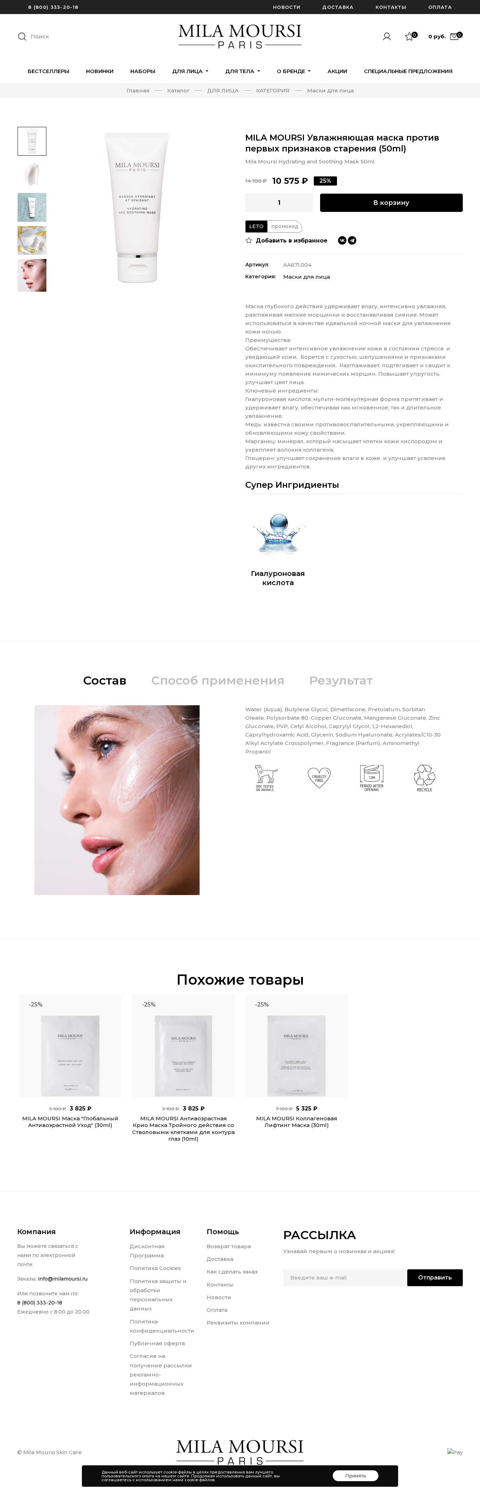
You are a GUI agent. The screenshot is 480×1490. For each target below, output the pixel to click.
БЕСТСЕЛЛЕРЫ (48, 71)
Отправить (435, 1277)
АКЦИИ (337, 71)
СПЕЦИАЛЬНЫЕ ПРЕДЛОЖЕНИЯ (408, 71)
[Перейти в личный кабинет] (389, 36)
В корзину (391, 203)
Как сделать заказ (232, 1271)
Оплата (440, 7)
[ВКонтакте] (342, 240)
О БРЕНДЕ (291, 71)
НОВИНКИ (99, 71)
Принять (355, 1475)
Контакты (391, 7)
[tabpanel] (70, 1074)
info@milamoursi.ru (62, 1279)
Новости (286, 7)
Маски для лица (306, 276)
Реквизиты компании (238, 1322)
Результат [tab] (341, 680)
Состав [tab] (105, 680)
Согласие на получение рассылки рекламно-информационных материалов (161, 1374)
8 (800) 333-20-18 (53, 7)
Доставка (337, 7)
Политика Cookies (155, 1268)
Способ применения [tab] (218, 680)
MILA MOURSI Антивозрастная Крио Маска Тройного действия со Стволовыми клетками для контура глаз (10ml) (183, 1128)
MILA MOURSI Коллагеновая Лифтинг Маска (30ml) (296, 1122)
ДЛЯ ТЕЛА (240, 71)
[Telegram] (352, 240)
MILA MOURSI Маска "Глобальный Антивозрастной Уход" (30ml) (70, 1122)
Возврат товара (229, 1246)
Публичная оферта (157, 1343)
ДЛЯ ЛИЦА (188, 71)
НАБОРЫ (142, 71)
